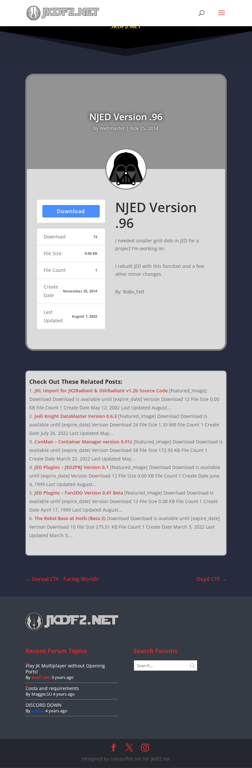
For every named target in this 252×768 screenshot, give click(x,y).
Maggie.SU (42, 694)
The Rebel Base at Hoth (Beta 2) (70, 518)
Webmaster (112, 128)
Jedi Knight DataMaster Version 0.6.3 (75, 416)
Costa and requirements (52, 688)
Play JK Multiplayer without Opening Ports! (65, 669)
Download (71, 211)
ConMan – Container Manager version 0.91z (83, 442)
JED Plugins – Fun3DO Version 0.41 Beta (78, 493)
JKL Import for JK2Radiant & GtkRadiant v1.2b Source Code (101, 390)
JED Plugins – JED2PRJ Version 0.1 (71, 467)
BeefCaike (41, 677)
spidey (38, 711)
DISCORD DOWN (44, 705)
